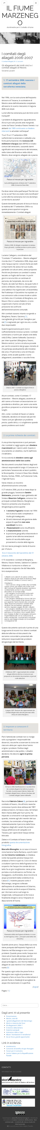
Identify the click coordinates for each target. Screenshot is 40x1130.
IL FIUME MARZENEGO (20, 15)
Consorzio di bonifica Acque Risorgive (20, 1049)
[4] (24, 801)
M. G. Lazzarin (18, 61)
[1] (26, 316)
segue (35, 987)
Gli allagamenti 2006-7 (14, 1025)
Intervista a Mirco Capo (14, 1032)
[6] (8, 967)
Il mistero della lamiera (14, 1028)
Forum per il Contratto (14, 1051)
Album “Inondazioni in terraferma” (18, 1034)
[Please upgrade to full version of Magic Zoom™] (20, 168)
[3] (16, 621)
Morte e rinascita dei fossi (15, 1023)
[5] (8, 880)
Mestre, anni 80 (11, 1018)
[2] (5, 322)
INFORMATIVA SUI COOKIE (11, 1072)
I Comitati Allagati (7, 61)
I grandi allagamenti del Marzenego (19, 1021)
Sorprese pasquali (12, 1030)
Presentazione (11, 1016)
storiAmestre (11, 1046)
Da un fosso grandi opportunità (17, 1037)
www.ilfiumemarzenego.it (20, 1118)
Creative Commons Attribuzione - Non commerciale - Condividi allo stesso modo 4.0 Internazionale (21, 1122)
